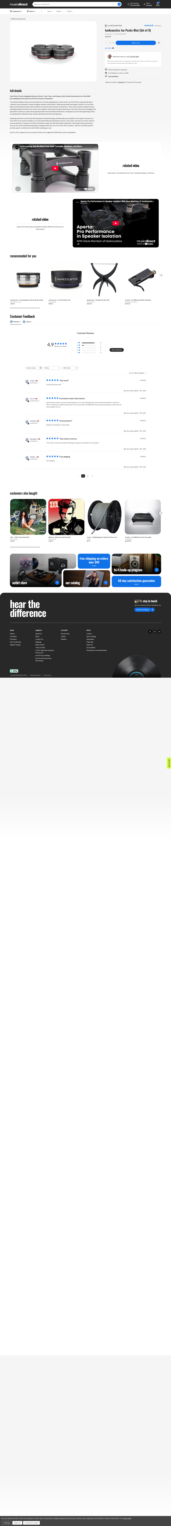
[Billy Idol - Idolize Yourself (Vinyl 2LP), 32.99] (66, 517)
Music (31, 11)
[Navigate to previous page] (78, 476)
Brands (59, 11)
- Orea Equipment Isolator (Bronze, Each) (26, 300)
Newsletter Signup (143, 609)
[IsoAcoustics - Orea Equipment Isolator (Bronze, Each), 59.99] (28, 280)
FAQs (37, 636)
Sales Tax (89, 645)
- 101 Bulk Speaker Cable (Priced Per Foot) (102, 537)
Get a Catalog (91, 636)
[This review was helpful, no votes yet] (140, 391)
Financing (89, 642)
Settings (7, 1523)
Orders (63, 636)
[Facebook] (150, 631)
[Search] (119, 4)
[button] (161, 276)
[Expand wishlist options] (159, 43)
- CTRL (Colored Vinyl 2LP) (19, 537)
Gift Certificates (15, 642)
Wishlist (63, 639)
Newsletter (90, 639)
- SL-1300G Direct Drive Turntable (138, 537)
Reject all (17, 1523)
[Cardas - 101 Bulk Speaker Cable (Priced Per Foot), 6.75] (105, 517)
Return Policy (40, 645)
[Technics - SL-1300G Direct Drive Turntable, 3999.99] (143, 517)
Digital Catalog (15, 645)
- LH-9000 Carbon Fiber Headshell (138, 300)
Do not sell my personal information (43, 659)
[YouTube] (159, 631)
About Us (38, 634)
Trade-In (69, 11)
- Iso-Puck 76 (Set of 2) (59, 300)
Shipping (38, 642)
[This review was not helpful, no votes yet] (144, 391)
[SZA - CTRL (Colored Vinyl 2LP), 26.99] (28, 517)
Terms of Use (47, 675)
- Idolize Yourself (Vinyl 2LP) (60, 537)
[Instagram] (154, 631)
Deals (49, 11)
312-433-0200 (134, 56)
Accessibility (90, 647)
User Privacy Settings (42, 655)
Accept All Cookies (31, 1523)
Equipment (17, 11)
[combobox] (52, 368)
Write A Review (117, 350)
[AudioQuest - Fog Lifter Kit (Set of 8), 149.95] (105, 280)
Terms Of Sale (40, 647)
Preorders (13, 639)
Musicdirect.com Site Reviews (96, 650)
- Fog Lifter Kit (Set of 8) (98, 300)
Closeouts (13, 636)
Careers (89, 634)
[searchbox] (32, 367)
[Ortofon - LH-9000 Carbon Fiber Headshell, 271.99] (143, 280)
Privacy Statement (35, 675)
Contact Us (39, 639)
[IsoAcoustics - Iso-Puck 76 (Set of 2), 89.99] (66, 280)
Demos (12, 634)
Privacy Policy (127, 1518)
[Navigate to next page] (93, 476)
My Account (65, 634)
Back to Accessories (19, 19)
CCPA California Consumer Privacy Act (44, 651)
